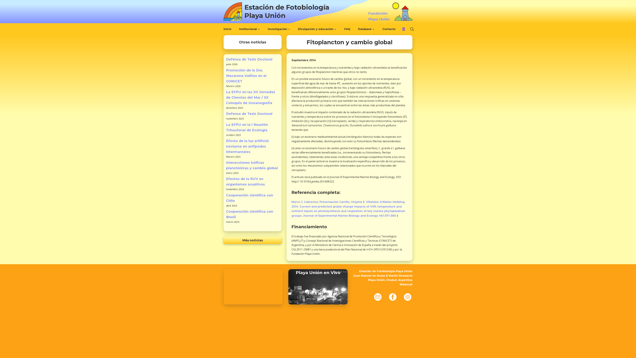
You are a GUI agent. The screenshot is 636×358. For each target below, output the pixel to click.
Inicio (227, 29)
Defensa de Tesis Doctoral (249, 59)
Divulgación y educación (315, 29)
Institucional (248, 29)
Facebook (393, 297)
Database (364, 29)
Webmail (406, 284)
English (403, 29)
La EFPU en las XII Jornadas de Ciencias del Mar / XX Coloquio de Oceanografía (250, 97)
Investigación (277, 29)
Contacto (389, 29)
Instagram (407, 297)
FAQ (347, 29)
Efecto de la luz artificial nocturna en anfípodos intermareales (247, 146)
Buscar (412, 29)
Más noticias (252, 240)
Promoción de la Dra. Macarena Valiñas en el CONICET (246, 75)
